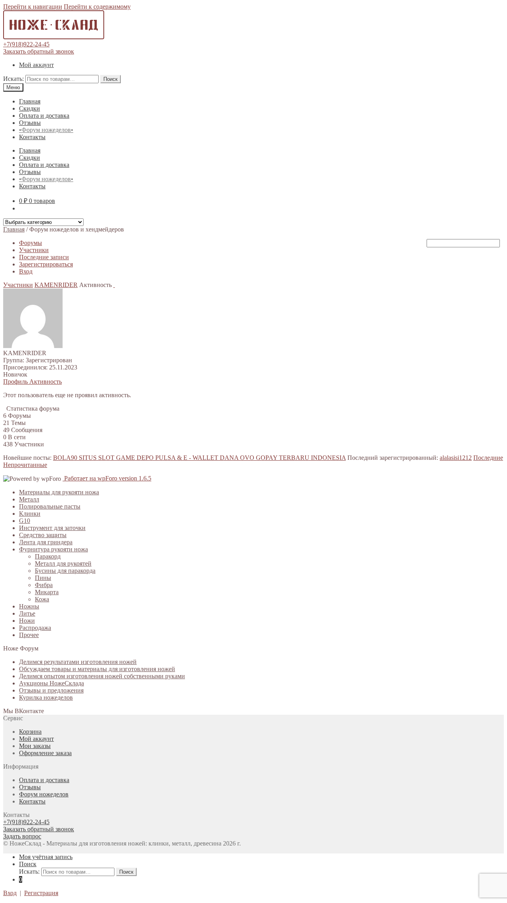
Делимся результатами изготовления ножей (78, 661)
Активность (45, 381)
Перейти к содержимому (97, 6)
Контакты (32, 137)
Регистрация (41, 893)
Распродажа (35, 627)
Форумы (30, 242)
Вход (25, 271)
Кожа (42, 599)
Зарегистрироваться (46, 264)
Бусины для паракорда (65, 570)
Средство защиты (43, 535)
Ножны (29, 606)
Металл (29, 499)
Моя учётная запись (45, 856)
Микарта (47, 592)
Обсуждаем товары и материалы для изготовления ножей (97, 669)
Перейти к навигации (32, 6)
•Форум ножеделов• (46, 129)
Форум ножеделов (44, 794)
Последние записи (44, 257)
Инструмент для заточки (52, 527)
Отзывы (30, 122)
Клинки (29, 513)
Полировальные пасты (49, 506)
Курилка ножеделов (46, 697)
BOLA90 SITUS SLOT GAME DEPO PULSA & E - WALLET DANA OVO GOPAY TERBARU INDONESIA (199, 457)
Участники (34, 250)
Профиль (16, 381)
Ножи (27, 620)
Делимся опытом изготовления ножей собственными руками (102, 676)
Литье (27, 613)
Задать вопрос (22, 836)
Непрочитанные (25, 464)
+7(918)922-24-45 (26, 44)
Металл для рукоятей (63, 563)
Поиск (110, 79)
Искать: (13, 78)
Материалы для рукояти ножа (59, 492)
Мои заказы (35, 745)
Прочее (29, 634)
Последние (488, 457)
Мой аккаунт (36, 64)
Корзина (30, 731)
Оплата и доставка (44, 115)
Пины (43, 577)
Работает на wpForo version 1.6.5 (107, 478)
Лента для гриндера (45, 542)
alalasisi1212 (456, 457)
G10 (24, 520)
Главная (29, 101)
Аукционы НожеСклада (51, 683)
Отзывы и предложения (51, 690)
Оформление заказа (45, 753)
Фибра (44, 585)
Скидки (29, 108)
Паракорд (48, 556)
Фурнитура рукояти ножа (53, 549)
